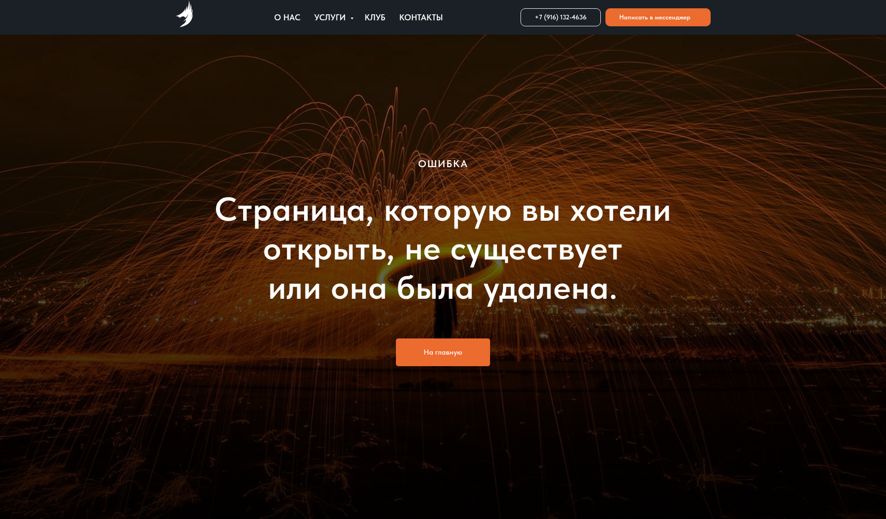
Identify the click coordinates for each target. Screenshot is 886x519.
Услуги (331, 17)
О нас (287, 17)
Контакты (421, 17)
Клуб (375, 17)
